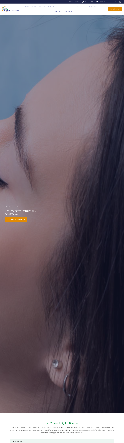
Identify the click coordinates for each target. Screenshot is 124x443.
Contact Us (68, 11)
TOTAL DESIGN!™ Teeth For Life (35, 7)
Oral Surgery (70, 7)
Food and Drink (17, 441)
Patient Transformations (56, 7)
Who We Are (58, 11)
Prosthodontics (82, 7)
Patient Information (95, 7)
